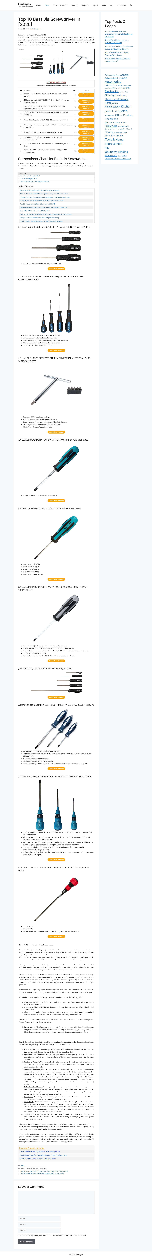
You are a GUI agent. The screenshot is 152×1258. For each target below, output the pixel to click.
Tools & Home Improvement (114, 141)
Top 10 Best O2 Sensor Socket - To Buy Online (38, 1159)
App (117, 75)
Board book (127, 85)
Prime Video (111, 126)
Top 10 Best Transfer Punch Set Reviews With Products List (43, 1155)
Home (38, 5)
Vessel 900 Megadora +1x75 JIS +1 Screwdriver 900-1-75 (37, 204)
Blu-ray (120, 85)
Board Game (108, 88)
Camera (115, 88)
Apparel (124, 74)
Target (125, 132)
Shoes (107, 129)
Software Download (116, 129)
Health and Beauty (116, 99)
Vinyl (119, 156)
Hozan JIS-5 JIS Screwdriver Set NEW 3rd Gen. (35, 211)
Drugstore (85, 5)
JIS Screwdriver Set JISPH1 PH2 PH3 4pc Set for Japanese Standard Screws (44, 194)
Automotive (113, 81)
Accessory (110, 75)
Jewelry (115, 103)
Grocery (74, 5)
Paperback (111, 118)
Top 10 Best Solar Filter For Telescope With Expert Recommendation (44, 1171)
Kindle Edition (112, 106)
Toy (111, 5)
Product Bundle (123, 126)
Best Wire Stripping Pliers (28, 179)
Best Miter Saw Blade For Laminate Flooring (34, 181)
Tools (47, 5)
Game (126, 92)
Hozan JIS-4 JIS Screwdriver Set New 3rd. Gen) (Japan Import (39, 190)
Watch (124, 156)
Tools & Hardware (114, 135)
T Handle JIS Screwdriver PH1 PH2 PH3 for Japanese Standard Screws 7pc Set (45, 197)
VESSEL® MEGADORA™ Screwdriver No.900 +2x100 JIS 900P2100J (41, 201)
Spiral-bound (127, 129)
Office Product (124, 115)
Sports (95, 5)
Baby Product (111, 85)
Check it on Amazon (86, 95)
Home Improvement (60, 5)
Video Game (111, 155)
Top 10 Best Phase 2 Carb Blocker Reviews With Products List (42, 1173)
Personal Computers (116, 122)
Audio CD (123, 78)
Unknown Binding (116, 151)
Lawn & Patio (121, 5)
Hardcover (120, 95)
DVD (127, 88)
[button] (131, 5)
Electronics (112, 91)
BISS (104, 5)
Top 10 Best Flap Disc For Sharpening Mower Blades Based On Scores (119, 34)
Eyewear (122, 92)
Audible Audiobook (111, 78)
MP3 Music (109, 115)
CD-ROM (122, 88)
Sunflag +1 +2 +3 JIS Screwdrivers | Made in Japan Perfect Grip (39, 218)
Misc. (124, 111)
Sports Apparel (118, 132)
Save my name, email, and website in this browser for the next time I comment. (53, 1235)
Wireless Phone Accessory (118, 158)
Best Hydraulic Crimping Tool (30, 176)
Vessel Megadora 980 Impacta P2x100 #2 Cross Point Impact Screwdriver (43, 207)
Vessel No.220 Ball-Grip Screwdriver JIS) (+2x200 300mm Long (41, 221)
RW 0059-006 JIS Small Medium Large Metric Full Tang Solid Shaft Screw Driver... (46, 214)
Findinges (24, 4)
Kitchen (126, 106)
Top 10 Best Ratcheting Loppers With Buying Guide (40, 1151)
